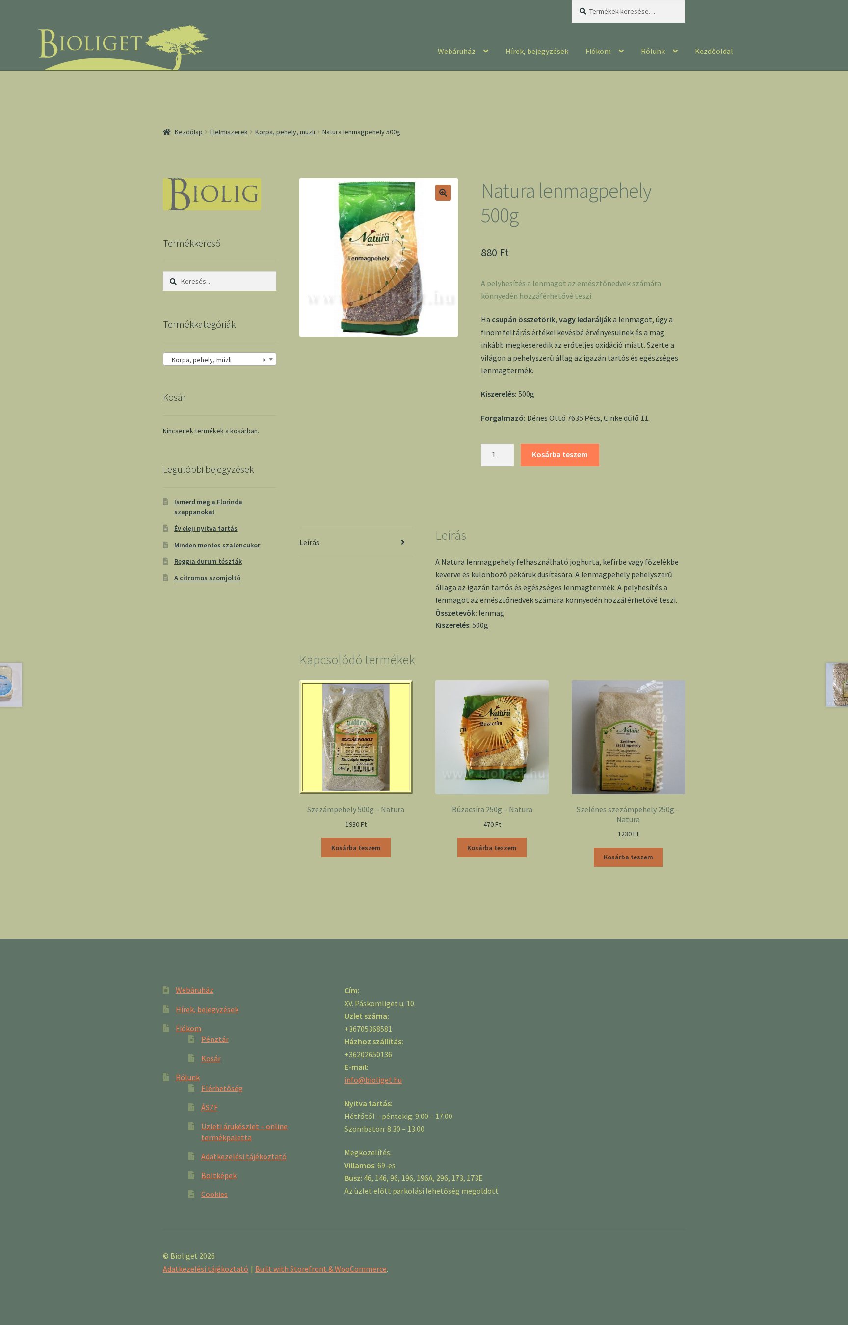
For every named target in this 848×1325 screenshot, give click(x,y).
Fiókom (598, 51)
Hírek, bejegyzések (536, 51)
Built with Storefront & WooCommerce (321, 1268)
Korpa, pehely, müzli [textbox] (216, 359)
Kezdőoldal (714, 51)
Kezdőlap (189, 132)
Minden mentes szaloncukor (217, 545)
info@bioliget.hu (373, 1080)
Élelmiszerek (229, 132)
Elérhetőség (222, 1088)
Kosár (211, 1058)
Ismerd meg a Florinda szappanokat (208, 506)
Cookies (214, 1194)
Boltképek (219, 1175)
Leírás (309, 542)
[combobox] (219, 359)
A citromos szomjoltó (207, 577)
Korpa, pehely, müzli (285, 132)
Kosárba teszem (560, 454)
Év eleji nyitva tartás (206, 528)
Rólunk (653, 51)
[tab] (356, 542)
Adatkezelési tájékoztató (244, 1156)
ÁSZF (209, 1107)
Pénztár (215, 1039)
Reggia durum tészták (208, 561)
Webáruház (457, 51)
